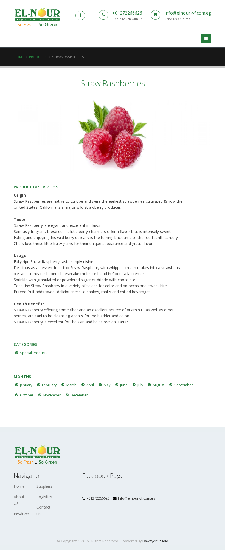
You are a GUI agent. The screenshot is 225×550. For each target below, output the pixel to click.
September (183, 385)
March (71, 385)
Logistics (44, 496)
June (124, 385)
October (26, 395)
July (140, 385)
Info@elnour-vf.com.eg (187, 13)
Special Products (33, 353)
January (26, 385)
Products (38, 57)
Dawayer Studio (155, 541)
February (49, 385)
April (90, 385)
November (52, 395)
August (158, 385)
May (107, 385)
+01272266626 (127, 13)
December (79, 395)
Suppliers (44, 486)
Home (19, 57)
